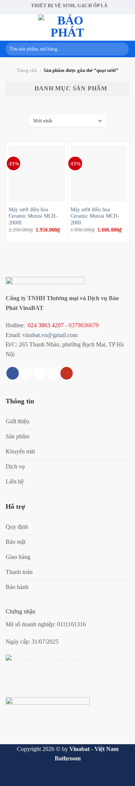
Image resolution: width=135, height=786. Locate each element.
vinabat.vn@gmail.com (50, 335)
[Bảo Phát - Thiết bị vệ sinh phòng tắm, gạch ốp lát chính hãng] (67, 27)
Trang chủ (26, 70)
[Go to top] (119, 775)
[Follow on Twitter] (39, 373)
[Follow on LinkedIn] (53, 373)
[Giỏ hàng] (125, 27)
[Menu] (10, 27)
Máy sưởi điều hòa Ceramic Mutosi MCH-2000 (94, 216)
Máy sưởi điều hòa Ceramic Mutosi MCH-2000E (33, 216)
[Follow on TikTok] (26, 373)
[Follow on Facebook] (12, 373)
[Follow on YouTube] (66, 373)
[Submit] (122, 49)
